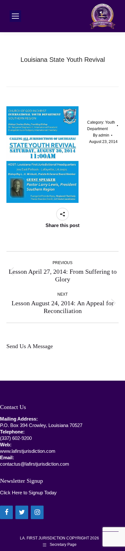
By (101, 135)
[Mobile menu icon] (15, 16)
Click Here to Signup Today (28, 492)
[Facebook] (6, 512)
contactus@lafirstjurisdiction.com (34, 464)
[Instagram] (37, 512)
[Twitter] (21, 512)
